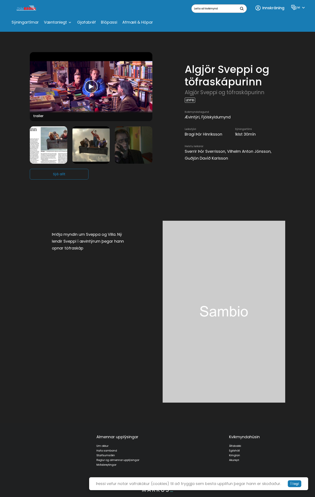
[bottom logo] (157, 490)
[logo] (26, 8)
